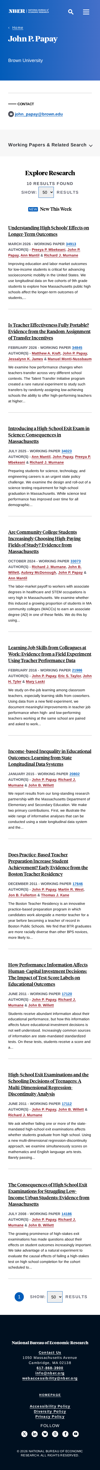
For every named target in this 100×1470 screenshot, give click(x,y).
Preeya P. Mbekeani (48, 249)
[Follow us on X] (24, 1434)
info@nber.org (50, 1373)
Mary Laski (35, 681)
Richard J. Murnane (61, 255)
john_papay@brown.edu (39, 114)
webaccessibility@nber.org (50, 1378)
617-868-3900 (50, 1368)
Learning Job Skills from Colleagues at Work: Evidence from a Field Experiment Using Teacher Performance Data (49, 653)
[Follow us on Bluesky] (45, 1434)
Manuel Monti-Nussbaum (70, 359)
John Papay (63, 457)
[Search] (70, 11)
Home (17, 27)
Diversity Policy (50, 1411)
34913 (71, 244)
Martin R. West (71, 889)
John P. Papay (75, 353)
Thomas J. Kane (55, 895)
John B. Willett (41, 785)
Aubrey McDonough (38, 572)
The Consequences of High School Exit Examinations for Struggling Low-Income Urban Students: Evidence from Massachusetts (48, 1194)
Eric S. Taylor (69, 676)
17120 (67, 994)
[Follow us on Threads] (55, 1434)
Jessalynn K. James (25, 359)
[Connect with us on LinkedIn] (35, 1434)
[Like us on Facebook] (65, 1434)
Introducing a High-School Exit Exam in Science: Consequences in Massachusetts (48, 434)
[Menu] (86, 11)
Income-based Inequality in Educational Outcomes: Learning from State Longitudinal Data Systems (49, 757)
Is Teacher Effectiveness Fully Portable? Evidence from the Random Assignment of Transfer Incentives (49, 331)
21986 (77, 670)
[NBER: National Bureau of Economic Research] (29, 12)
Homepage (50, 1395)
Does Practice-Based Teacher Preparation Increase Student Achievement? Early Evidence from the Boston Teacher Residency (48, 864)
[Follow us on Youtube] (76, 1434)
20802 (74, 774)
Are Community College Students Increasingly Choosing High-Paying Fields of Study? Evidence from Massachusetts (44, 541)
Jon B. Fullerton (22, 895)
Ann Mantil (30, 255)
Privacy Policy (50, 1416)
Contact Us (50, 1352)
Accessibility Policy (50, 1406)
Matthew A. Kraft (46, 353)
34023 (67, 451)
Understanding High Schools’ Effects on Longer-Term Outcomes (48, 230)
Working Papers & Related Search (47, 144)
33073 (76, 561)
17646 (78, 884)
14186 (67, 1214)
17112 (67, 1104)
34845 (77, 348)
